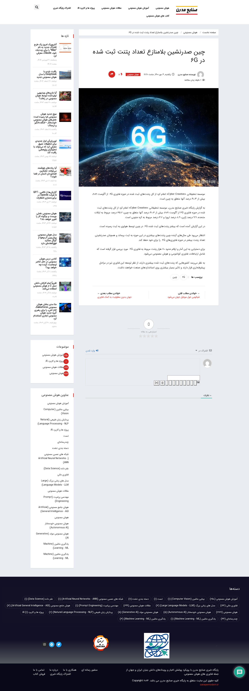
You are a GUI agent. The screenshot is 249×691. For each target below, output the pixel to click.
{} (162, 383)
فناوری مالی (63, 475)
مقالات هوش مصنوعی (111, 8)
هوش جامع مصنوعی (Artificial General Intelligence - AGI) (38, 605)
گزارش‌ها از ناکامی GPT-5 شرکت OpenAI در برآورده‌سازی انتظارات (45, 195)
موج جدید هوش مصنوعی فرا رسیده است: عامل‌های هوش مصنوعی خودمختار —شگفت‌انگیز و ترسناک (45, 119)
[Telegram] (51, 644)
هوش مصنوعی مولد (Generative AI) (138, 612)
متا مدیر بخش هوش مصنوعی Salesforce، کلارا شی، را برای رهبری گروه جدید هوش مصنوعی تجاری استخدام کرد (45, 311)
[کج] (191, 382)
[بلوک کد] (170, 382)
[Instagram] (44, 644)
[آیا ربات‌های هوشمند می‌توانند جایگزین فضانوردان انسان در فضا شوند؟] (65, 171)
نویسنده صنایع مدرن (187, 74)
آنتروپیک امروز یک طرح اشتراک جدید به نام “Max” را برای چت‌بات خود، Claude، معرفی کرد (45, 50)
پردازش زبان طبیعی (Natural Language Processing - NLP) (81, 612)
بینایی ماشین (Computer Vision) (186, 599)
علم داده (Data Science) (56, 468)
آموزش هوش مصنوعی (138, 8)
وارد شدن (91, 351)
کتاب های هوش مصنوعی (157, 16)
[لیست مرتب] (181, 382)
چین (175, 277)
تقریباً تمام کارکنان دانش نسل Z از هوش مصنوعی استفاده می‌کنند (45, 286)
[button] (36, 7)
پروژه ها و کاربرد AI (86, 8)
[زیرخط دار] (188, 382)
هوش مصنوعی (162, 8)
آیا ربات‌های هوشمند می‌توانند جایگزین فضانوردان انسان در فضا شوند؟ (45, 172)
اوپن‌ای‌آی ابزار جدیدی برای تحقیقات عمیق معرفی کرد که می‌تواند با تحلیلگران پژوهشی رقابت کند (45, 146)
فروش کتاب (39, 674)
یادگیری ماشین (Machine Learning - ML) (193, 619)
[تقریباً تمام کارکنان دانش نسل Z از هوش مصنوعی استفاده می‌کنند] (65, 286)
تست (66, 436)
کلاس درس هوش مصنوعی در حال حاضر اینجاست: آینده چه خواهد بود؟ (46, 263)
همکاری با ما (69, 670)
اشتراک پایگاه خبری (62, 8)
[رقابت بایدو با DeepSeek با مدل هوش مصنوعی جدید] (65, 74)
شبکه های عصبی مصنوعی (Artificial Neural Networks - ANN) (53, 458)
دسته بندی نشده (60, 448)
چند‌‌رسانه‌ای (63, 442)
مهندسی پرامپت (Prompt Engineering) (96, 605)
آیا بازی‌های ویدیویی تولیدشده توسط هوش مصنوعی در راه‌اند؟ (46, 95)
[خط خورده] (184, 382)
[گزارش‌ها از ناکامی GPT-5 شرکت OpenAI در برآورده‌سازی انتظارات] (65, 195)
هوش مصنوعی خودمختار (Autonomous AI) (187, 612)
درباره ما (53, 670)
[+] (156, 383)
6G (183, 277)
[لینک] (166, 382)
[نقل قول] (174, 382)
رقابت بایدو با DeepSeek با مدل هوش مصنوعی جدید (47, 74)
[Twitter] (58, 644)
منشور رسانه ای (89, 670)
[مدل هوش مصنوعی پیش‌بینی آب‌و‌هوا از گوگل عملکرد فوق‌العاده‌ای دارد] (65, 238)
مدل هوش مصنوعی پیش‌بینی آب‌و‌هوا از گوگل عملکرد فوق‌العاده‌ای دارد (47, 239)
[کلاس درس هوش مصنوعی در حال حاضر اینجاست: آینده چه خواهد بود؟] (65, 262)
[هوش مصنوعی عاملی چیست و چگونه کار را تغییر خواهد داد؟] (65, 216)
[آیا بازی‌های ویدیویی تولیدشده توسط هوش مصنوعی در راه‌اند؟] (65, 96)
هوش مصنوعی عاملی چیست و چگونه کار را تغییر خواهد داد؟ (46, 216)
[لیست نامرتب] (177, 382)
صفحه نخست (209, 32)
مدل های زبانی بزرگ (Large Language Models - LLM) (185, 605)
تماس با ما (38, 670)
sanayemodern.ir (209, 685)
